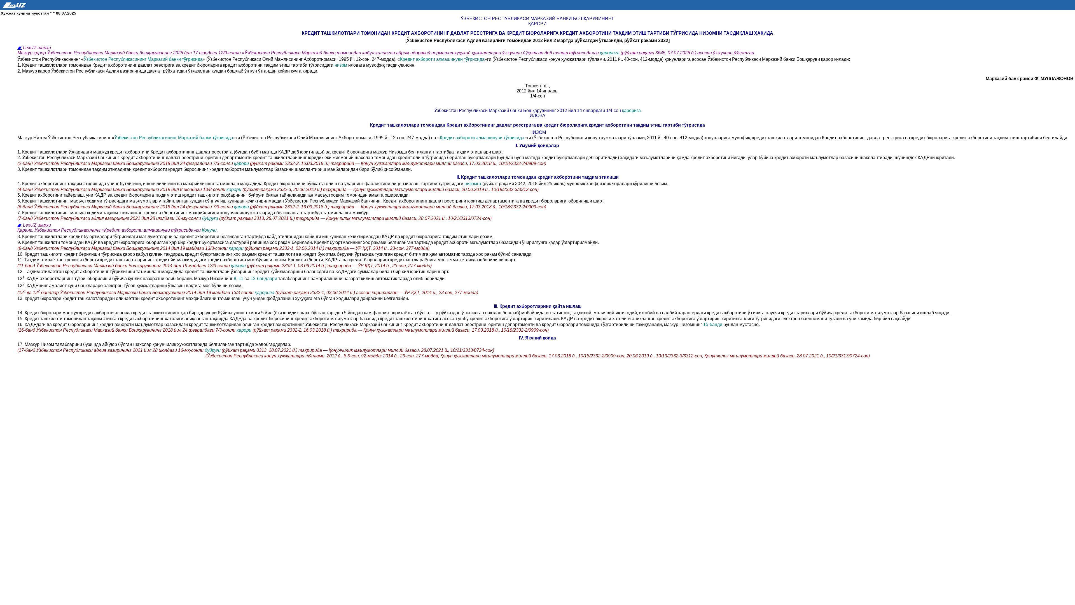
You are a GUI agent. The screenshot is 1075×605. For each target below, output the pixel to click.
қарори (242, 163)
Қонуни (209, 230)
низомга (473, 183)
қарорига (610, 52)
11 (241, 278)
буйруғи (210, 218)
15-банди (712, 324)
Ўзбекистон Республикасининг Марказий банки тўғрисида (143, 59)
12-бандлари (264, 278)
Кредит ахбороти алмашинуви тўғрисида (442, 59)
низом (341, 65)
